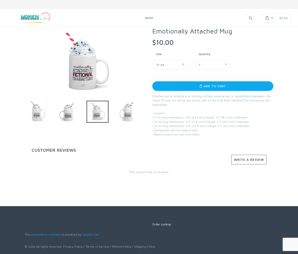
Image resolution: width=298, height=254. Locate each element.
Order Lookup (161, 224)
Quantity (204, 54)
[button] (170, 65)
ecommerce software (46, 234)
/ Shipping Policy (143, 246)
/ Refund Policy (120, 246)
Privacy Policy (73, 246)
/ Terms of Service (96, 246)
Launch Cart (90, 234)
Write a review (249, 160)
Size (159, 54)
